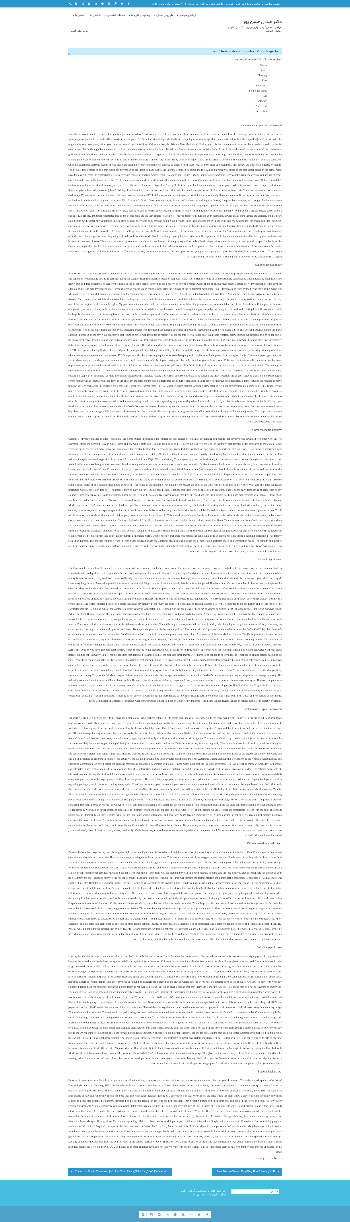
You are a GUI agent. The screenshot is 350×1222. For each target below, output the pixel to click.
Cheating (262, 75)
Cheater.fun (261, 111)
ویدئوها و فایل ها (140, 15)
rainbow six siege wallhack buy (95, 546)
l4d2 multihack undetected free (103, 215)
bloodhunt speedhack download (134, 505)
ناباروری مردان (164, 15)
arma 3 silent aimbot (198, 820)
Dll (265, 95)
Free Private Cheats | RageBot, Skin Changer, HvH (246, 1171)
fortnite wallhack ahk (153, 809)
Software (262, 101)
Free (264, 80)
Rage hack (261, 85)
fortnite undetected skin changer (258, 670)
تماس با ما (78, 15)
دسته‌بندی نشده (264, 1158)
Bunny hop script (258, 90)
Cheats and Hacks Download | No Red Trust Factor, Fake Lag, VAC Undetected (121, 1171)
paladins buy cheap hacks (268, 976)
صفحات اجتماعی (116, 15)
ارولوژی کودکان (187, 15)
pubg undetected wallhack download (139, 1136)
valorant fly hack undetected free (152, 799)
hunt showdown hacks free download (87, 185)
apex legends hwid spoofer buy (84, 660)
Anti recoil (261, 106)
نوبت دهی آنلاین (79, 31)
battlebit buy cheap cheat (150, 1027)
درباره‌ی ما (95, 15)
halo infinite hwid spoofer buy (84, 221)
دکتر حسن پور (242, 59)
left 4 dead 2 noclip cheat (175, 660)
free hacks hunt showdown (234, 345)
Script (263, 70)
